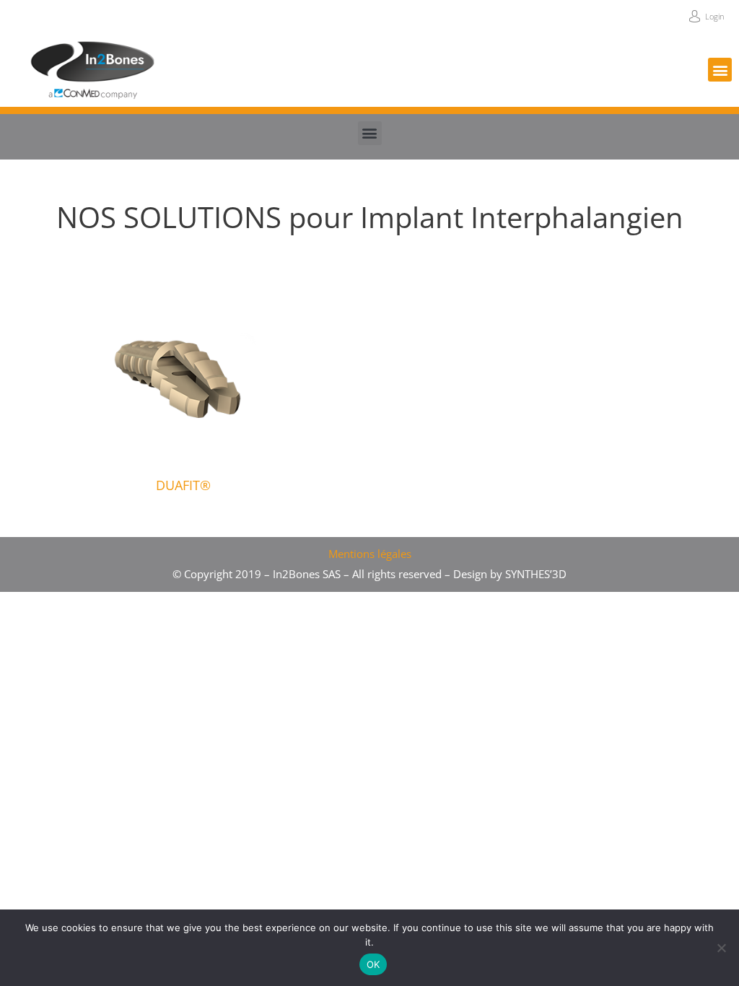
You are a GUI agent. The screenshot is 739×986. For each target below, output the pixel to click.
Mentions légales (369, 553)
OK (373, 964)
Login (715, 16)
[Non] (721, 948)
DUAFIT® (183, 485)
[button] (720, 70)
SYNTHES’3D (536, 574)
